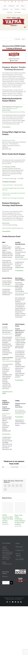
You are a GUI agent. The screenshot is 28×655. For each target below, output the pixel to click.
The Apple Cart (17, 107)
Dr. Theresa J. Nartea (8, 166)
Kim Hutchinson (19, 410)
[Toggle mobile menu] (25, 27)
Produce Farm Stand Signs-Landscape (13, 198)
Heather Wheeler (20, 337)
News (18, 543)
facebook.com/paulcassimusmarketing (13, 112)
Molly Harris (5, 359)
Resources (19, 547)
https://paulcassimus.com (9, 108)
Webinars (5, 576)
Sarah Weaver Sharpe (6, 414)
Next (23, 39)
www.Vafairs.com (7, 334)
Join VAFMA (20, 559)
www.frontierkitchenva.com (10, 286)
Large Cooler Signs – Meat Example (12, 185)
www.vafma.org (19, 413)
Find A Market (18, 555)
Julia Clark (5, 329)
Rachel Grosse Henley (8, 140)
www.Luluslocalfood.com (9, 361)
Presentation (6, 178)
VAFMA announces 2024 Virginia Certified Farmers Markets (7, 518)
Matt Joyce (5, 245)
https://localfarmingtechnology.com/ (12, 228)
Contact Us (19, 550)
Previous (17, 39)
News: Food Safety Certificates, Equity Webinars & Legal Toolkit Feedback (20, 519)
